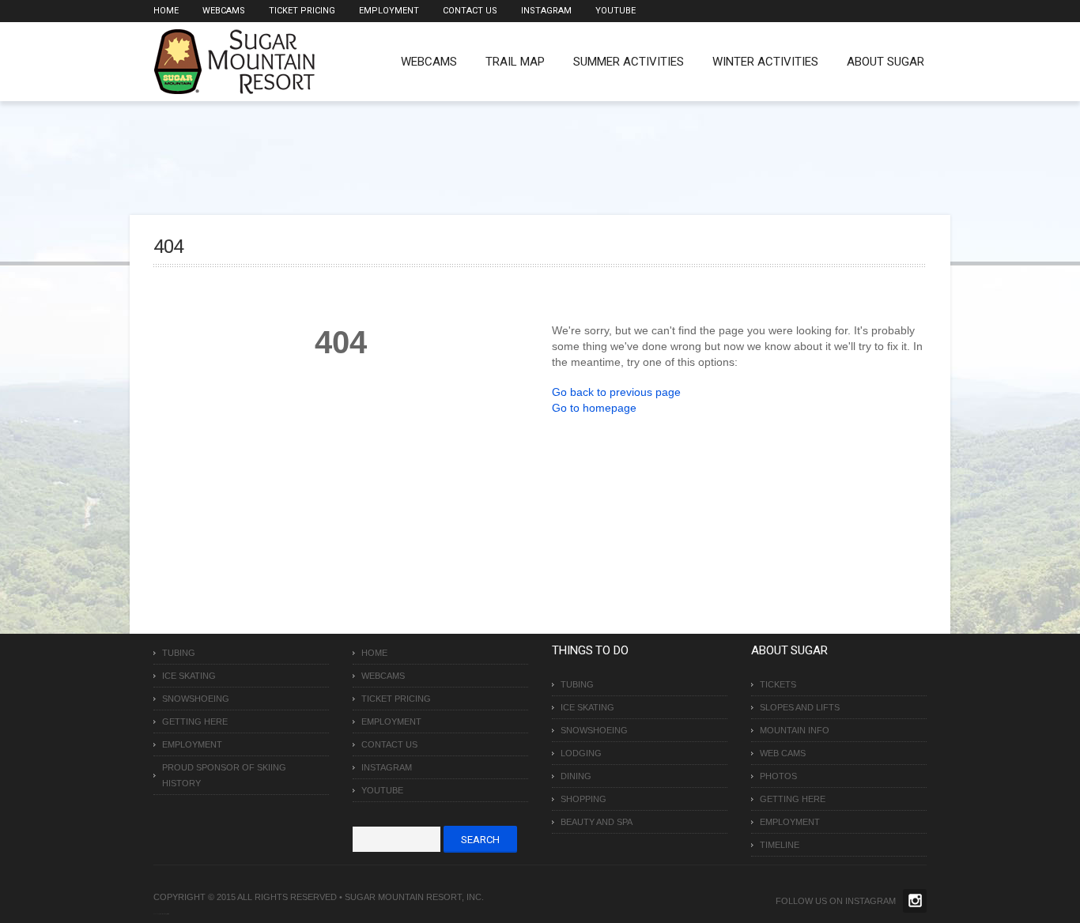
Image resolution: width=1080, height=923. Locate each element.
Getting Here (195, 721)
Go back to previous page (616, 392)
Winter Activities (765, 62)
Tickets (778, 684)
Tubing (178, 652)
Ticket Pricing (302, 11)
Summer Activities (628, 62)
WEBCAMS (429, 62)
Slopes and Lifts (800, 707)
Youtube (615, 11)
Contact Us (470, 11)
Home (166, 11)
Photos (778, 776)
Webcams (223, 11)
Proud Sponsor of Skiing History (224, 775)
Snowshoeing (195, 698)
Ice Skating (189, 675)
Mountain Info (794, 730)
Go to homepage (594, 407)
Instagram (546, 11)
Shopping (583, 799)
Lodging (581, 753)
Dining (576, 776)
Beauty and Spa (597, 822)
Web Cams (783, 753)
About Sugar (885, 62)
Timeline (779, 845)
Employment (389, 11)
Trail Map (515, 62)
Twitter (915, 901)
